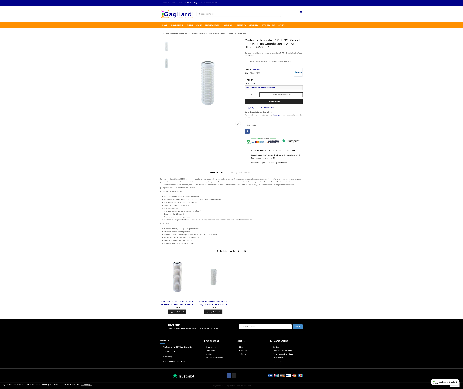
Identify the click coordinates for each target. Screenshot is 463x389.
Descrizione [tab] (216, 172)
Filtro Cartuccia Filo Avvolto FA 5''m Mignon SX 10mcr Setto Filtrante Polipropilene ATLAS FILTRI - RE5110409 (213, 304)
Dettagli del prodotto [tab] (241, 172)
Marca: (248, 69)
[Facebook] (229, 375)
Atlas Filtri (256, 69)
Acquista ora (273, 102)
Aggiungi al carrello (281, 95)
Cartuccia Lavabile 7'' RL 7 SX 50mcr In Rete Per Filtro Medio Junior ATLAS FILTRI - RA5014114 (177, 304)
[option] (208, 83)
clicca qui (276, 115)
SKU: (246, 73)
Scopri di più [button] (86, 385)
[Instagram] (234, 375)
